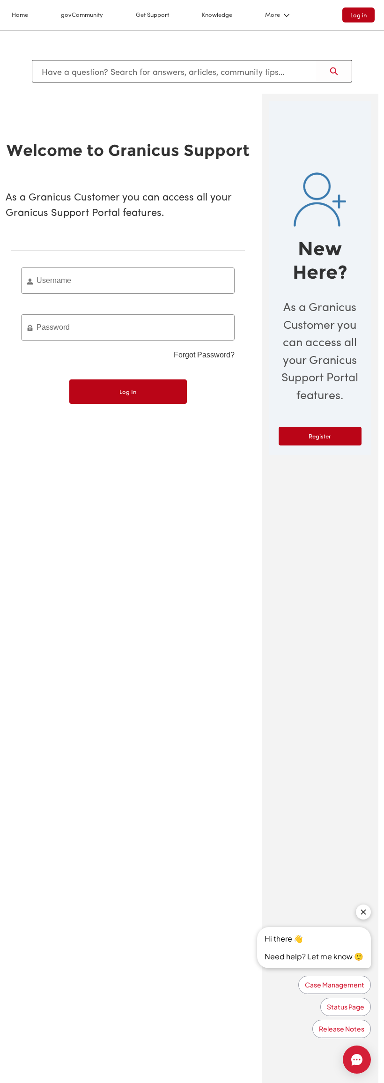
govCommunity (82, 14)
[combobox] (174, 71)
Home (20, 14)
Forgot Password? (204, 355)
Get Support (152, 14)
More (272, 14)
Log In (127, 391)
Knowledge (217, 14)
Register (320, 435)
